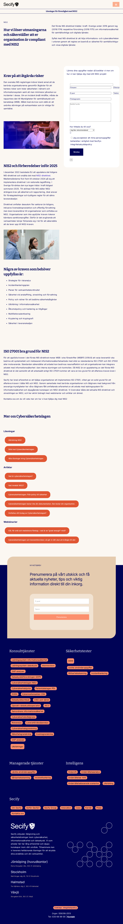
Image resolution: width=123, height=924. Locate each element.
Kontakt (71, 916)
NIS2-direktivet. (43, 175)
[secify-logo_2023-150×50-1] (11, 3)
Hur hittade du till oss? (80, 127)
